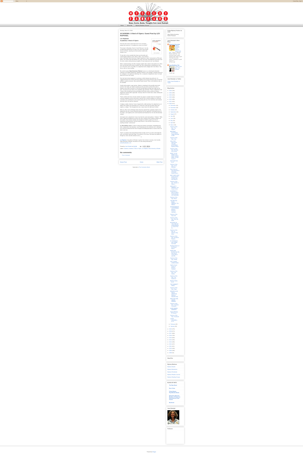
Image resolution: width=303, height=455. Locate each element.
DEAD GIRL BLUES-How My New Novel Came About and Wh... (174, 253)
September (173, 112)
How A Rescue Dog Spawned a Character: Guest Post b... (174, 171)
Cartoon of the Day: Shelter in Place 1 (174, 183)
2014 (170, 339)
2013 (170, 342)
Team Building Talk (174, 65)
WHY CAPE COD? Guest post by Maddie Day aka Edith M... (174, 177)
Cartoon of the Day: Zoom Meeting (173, 166)
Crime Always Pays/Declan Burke (174, 392)
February (173, 324)
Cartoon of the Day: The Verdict (173, 272)
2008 (170, 352)
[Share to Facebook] (148, 146)
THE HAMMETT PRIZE (174, 285)
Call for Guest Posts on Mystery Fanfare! (173, 267)
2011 (170, 346)
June (172, 118)
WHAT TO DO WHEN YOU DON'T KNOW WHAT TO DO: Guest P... (174, 156)
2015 (170, 337)
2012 (170, 344)
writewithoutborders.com (125, 142)
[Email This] (143, 146)
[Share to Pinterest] (149, 146)
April (172, 122)
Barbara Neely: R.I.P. (174, 281)
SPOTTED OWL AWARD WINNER (174, 300)
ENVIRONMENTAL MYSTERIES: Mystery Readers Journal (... (174, 209)
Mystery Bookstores (172, 369)
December (173, 105)
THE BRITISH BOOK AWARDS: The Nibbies (174, 202)
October (173, 109)
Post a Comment (126, 155)
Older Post (159, 162)
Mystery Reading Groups (173, 377)
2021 (170, 101)
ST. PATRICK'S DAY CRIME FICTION (174, 242)
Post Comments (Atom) (144, 167)
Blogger (154, 451)
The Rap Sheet (173, 385)
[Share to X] (146, 146)
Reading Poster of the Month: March (174, 247)
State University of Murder (154, 148)
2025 (170, 92)
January (173, 326)
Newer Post (123, 162)
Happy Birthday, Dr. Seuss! (174, 312)
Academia (126, 148)
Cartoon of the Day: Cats (173, 138)
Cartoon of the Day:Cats (173, 215)
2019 (170, 329)
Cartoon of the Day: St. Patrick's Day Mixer (174, 232)
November (173, 107)
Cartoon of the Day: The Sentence (173, 277)
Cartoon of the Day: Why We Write (174, 219)
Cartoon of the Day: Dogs (173, 288)
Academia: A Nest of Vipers (135, 148)
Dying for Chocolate (174, 44)
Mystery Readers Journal (142, 25)
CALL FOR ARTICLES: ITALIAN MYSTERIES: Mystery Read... (174, 144)
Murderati (171, 402)
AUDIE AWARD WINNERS (174, 309)
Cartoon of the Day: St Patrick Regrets (174, 237)
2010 (170, 348)
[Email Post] (140, 146)
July (172, 116)
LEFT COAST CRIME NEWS (174, 262)
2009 (170, 350)
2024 (170, 95)
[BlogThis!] (145, 146)
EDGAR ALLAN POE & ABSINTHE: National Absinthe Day (174, 294)
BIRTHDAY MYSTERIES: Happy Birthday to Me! (174, 133)
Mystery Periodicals (172, 372)
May (172, 120)
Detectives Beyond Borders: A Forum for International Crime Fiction (174, 397)
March (172, 124)
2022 (170, 99)
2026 (170, 90)
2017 (170, 333)
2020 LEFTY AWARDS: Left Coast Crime (174, 188)
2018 (170, 331)
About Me (129, 25)
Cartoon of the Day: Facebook (174, 316)
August (172, 114)
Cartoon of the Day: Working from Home (174, 150)
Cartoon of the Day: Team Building (178, 68)
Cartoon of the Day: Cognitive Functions (174, 305)
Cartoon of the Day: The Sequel (173, 128)
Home (122, 25)
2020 (170, 103)
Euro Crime (172, 388)
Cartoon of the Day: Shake (173, 258)
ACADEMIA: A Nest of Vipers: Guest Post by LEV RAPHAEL (174, 193)
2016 (170, 335)
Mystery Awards (171, 366)
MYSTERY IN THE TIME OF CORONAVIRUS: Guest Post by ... (174, 225)
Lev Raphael (145, 148)
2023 (170, 97)
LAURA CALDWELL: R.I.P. (174, 320)
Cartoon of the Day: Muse (173, 198)
